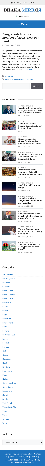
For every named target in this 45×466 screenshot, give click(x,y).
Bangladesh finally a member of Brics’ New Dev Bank (20, 37)
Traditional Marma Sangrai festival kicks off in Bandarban (30, 125)
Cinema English (8, 294)
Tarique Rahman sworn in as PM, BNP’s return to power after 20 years (30, 216)
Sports (5, 399)
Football (5, 343)
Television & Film (9, 407)
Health (5, 363)
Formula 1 (6, 347)
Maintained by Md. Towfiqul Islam (18, 454)
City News (23, 168)
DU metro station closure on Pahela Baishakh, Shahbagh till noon (30, 156)
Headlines (24, 211)
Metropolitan (7, 371)
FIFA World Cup (8, 335)
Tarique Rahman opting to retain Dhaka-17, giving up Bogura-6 (30, 231)
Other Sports (7, 387)
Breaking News (8, 278)
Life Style (6, 367)
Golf (4, 351)
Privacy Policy (24, 456)
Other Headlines (26, 106)
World (4, 423)
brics (7, 79)
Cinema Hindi (7, 298)
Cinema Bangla (8, 290)
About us (13, 456)
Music (4, 375)
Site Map (35, 456)
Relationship (7, 391)
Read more (28, 69)
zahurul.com (29, 462)
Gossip (5, 355)
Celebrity (6, 286)
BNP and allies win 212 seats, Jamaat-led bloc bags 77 (29, 246)
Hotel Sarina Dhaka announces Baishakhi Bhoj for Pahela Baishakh (30, 172)
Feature (5, 331)
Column (5, 307)
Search (36, 86)
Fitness (5, 339)
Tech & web (7, 403)
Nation (5, 379)
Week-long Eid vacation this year (29, 186)
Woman (5, 419)
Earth (4, 315)
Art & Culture (25, 121)
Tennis (5, 411)
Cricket (5, 310)
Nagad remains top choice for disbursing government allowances (29, 141)
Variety (5, 415)
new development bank (24, 79)
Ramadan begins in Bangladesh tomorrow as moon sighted (30, 200)
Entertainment (8, 318)
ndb (11, 79)
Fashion (5, 327)
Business (9, 76)
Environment (7, 323)
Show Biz (6, 395)
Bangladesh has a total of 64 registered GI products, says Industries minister (30, 110)
